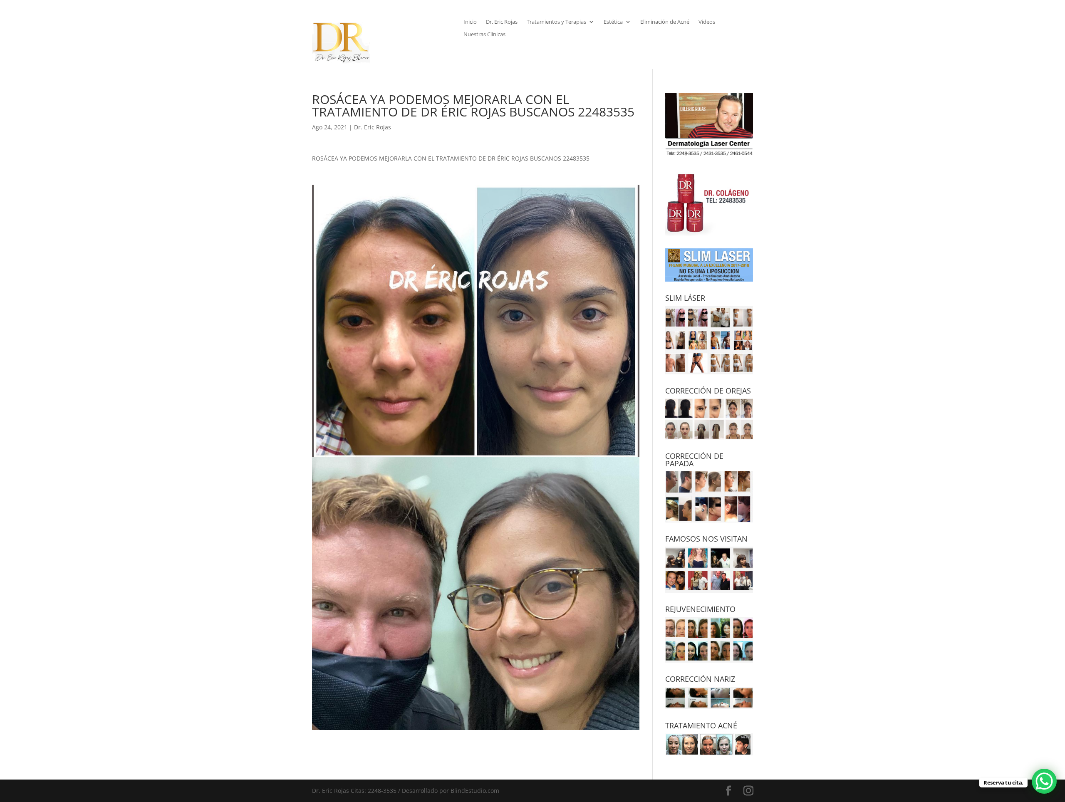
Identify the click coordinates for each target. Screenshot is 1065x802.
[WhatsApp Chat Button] (1044, 781)
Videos (706, 22)
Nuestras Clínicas (484, 34)
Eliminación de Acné (664, 22)
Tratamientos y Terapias (556, 22)
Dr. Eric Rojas (502, 22)
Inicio (470, 22)
